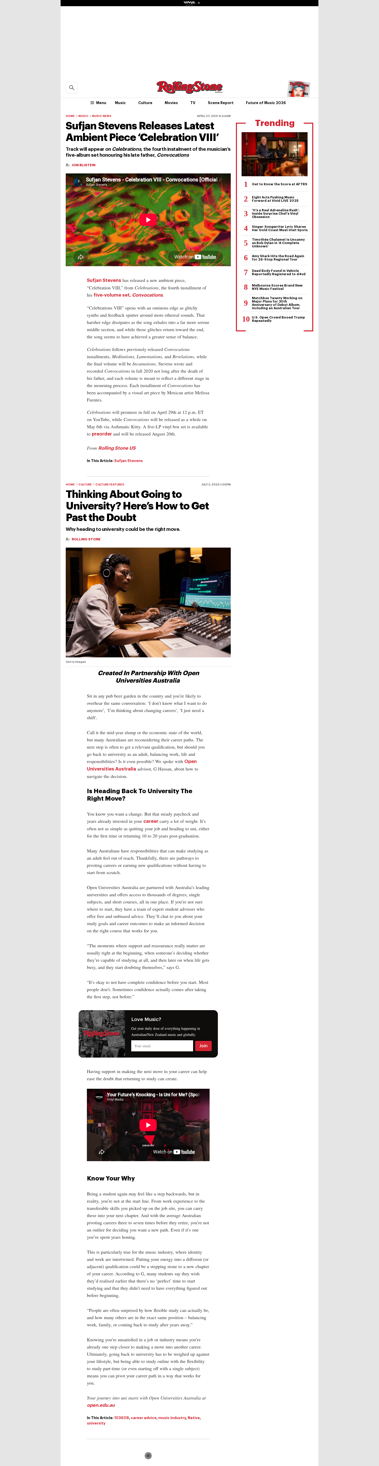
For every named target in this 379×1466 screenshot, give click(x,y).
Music (120, 103)
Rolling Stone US (117, 448)
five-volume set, (128, 295)
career (150, 821)
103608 (121, 1418)
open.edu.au (101, 1405)
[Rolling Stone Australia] (189, 91)
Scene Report (221, 103)
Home (70, 116)
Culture (145, 103)
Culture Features (109, 484)
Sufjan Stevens (104, 280)
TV (192, 103)
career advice (143, 1418)
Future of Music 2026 (266, 103)
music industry (172, 1418)
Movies (171, 103)
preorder (102, 434)
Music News (101, 116)
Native (194, 1418)
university (96, 1423)
